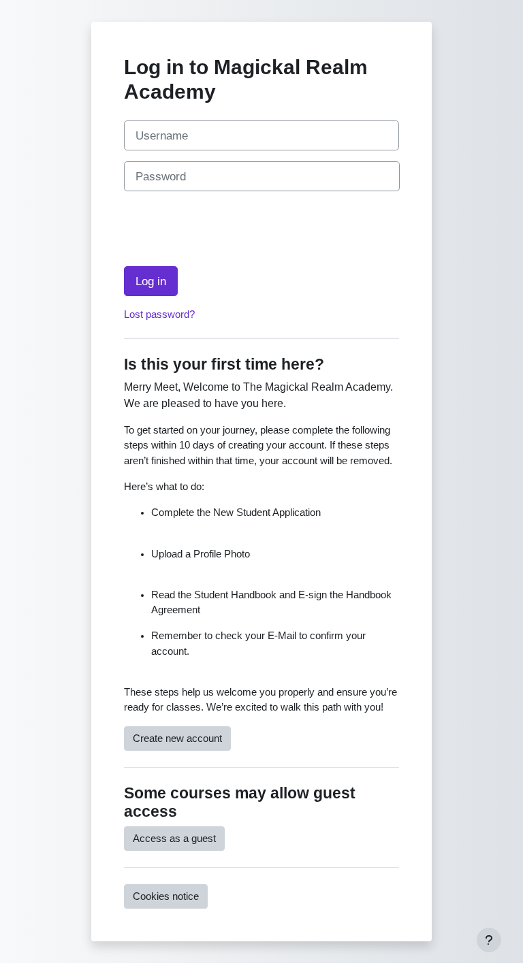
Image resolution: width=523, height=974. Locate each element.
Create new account (177, 738)
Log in (151, 281)
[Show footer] (489, 940)
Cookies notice (166, 896)
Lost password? (159, 314)
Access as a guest (174, 838)
